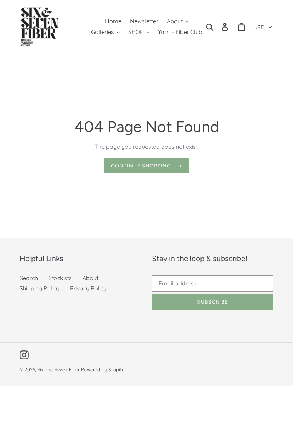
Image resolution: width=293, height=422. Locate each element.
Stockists (60, 277)
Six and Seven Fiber (59, 369)
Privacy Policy (88, 288)
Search (29, 277)
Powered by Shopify (102, 369)
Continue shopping (141, 166)
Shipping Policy (39, 288)
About (90, 277)
